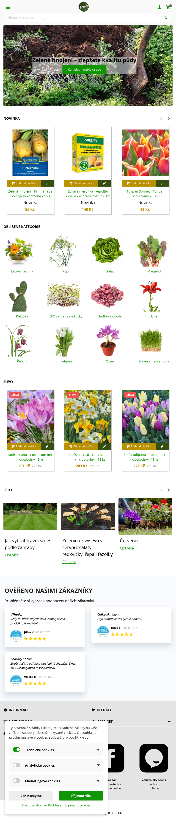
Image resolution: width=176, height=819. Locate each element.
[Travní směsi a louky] (151, 340)
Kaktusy (22, 316)
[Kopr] (63, 250)
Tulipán (66, 361)
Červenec (130, 540)
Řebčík (22, 361)
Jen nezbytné (31, 796)
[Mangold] (151, 250)
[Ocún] (107, 340)
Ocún (110, 361)
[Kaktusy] (19, 295)
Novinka (11, 118)
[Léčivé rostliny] (19, 250)
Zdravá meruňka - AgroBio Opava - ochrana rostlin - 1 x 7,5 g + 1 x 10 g (88, 196)
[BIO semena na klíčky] (63, 295)
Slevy (8, 381)
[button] (80, 101)
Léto (7, 490)
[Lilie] (151, 295)
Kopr (66, 271)
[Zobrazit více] (47, 183)
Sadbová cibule (110, 316)
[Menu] (7, 7)
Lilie (154, 316)
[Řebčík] (19, 340)
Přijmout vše (81, 796)
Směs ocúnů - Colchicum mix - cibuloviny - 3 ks (30, 457)
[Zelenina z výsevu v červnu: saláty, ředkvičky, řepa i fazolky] (88, 515)
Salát (110, 271)
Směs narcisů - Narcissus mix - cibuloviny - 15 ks (88, 457)
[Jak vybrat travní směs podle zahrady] (30, 515)
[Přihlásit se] (159, 7)
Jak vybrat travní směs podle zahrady (28, 543)
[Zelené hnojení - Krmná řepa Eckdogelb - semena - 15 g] (30, 153)
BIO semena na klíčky (66, 316)
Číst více (12, 554)
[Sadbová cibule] (107, 295)
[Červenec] (145, 515)
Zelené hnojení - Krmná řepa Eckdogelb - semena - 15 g (30, 193)
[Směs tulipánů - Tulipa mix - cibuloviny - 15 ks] (145, 416)
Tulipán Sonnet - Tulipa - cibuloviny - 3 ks (145, 193)
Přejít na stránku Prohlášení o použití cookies (56, 805)
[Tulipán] (63, 340)
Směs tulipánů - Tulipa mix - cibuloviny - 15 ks (145, 457)
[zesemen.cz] (84, 7)
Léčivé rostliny (22, 271)
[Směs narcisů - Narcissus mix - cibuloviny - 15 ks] (87, 416)
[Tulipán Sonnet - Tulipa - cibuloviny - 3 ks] (145, 153)
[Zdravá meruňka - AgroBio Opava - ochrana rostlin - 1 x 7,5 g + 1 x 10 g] (87, 153)
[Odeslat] (166, 18)
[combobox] (84, 18)
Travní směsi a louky (154, 361)
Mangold (154, 271)
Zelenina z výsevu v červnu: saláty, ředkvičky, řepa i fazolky (87, 547)
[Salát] (107, 250)
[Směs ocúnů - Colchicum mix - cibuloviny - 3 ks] (30, 416)
